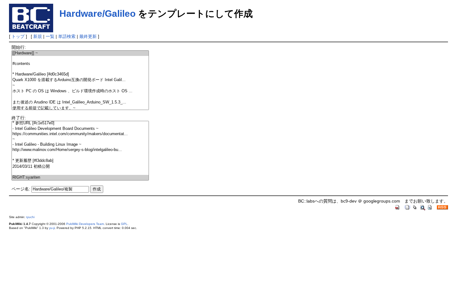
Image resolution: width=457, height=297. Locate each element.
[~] (80, 85)
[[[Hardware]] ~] (80, 53)
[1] (80, 58)
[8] (80, 96)
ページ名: (21, 188)
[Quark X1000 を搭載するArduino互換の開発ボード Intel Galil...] (80, 80)
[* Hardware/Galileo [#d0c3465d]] (80, 74)
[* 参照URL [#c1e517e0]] (80, 123)
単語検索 (67, 36)
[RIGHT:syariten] (80, 177)
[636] (80, 155)
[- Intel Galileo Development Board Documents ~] (80, 128)
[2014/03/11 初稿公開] (80, 167)
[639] (80, 172)
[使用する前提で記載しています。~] (80, 108)
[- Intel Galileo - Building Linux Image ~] (80, 144)
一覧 (50, 36)
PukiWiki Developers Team (85, 224)
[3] (80, 69)
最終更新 (88, 36)
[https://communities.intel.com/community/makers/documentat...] (80, 134)
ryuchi (30, 217)
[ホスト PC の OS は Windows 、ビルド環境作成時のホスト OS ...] (80, 91)
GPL (124, 224)
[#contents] (80, 63)
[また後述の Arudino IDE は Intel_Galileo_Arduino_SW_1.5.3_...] (80, 102)
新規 (37, 36)
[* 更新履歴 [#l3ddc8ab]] (80, 161)
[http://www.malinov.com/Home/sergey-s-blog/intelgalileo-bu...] (80, 150)
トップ (18, 36)
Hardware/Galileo (97, 13)
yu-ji (52, 228)
